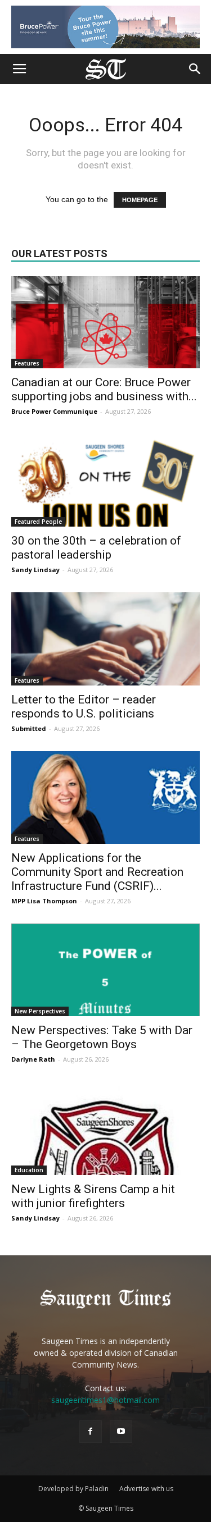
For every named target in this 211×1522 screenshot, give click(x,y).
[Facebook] (90, 1431)
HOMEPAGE (140, 199)
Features (27, 363)
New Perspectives (40, 1011)
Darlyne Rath (33, 1059)
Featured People (38, 521)
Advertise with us (146, 1488)
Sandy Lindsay (35, 569)
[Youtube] (121, 1431)
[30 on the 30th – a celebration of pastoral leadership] (105, 480)
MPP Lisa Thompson (44, 901)
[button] (195, 69)
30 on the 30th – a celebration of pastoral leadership (96, 547)
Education (29, 1170)
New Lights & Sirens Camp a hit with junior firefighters (93, 1196)
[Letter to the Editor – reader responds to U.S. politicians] (105, 638)
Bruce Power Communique (54, 411)
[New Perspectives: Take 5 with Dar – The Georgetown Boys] (105, 970)
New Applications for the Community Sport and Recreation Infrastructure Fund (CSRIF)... (97, 872)
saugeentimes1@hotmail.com (105, 1400)
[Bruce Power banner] (105, 27)
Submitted (28, 728)
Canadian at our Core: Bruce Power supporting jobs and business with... (104, 389)
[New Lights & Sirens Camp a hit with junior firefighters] (105, 1128)
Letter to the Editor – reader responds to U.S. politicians (83, 706)
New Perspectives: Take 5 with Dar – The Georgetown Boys (101, 1037)
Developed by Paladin (73, 1488)
